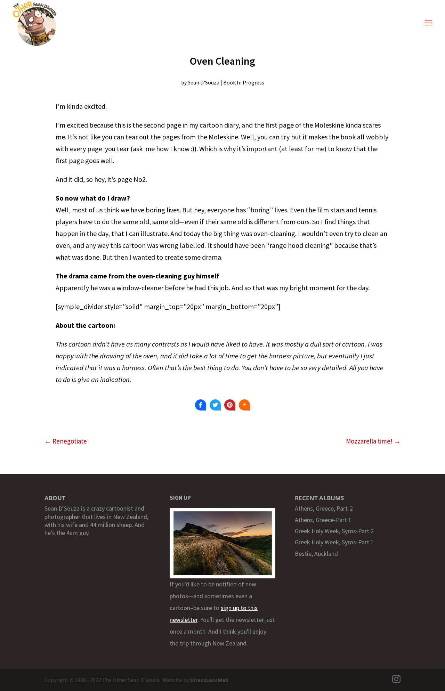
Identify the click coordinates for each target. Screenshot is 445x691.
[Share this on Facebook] (200, 404)
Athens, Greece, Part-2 (324, 508)
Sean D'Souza (203, 82)
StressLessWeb (209, 679)
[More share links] (244, 404)
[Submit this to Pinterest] (229, 404)
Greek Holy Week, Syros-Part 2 (334, 531)
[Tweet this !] (215, 404)
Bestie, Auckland (316, 554)
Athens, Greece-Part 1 (323, 520)
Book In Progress (243, 82)
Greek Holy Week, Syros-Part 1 (334, 542)
